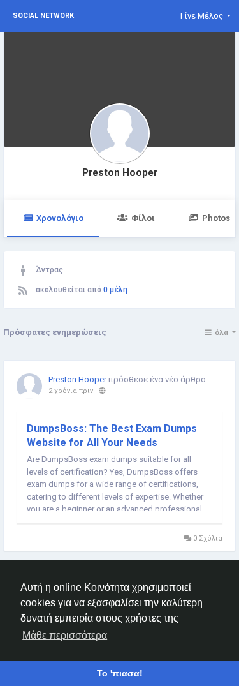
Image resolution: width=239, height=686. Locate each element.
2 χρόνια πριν (70, 391)
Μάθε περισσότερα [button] (64, 635)
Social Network (43, 15)
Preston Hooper (119, 173)
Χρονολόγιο (59, 218)
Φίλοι (143, 218)
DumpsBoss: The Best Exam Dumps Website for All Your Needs (112, 435)
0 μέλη (115, 289)
